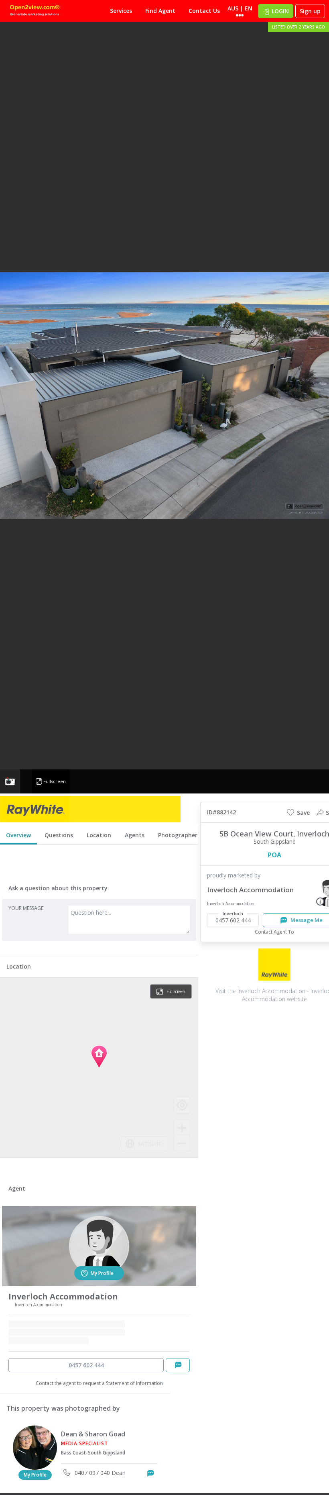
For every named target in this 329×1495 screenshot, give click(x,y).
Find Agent (160, 10)
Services (121, 10)
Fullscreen (54, 781)
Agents (134, 835)
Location (99, 835)
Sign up (310, 11)
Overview (18, 835)
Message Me (157, 1473)
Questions (59, 835)
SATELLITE (149, 1143)
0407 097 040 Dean (99, 1473)
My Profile (35, 1474)
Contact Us (204, 10)
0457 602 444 (86, 1365)
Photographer (177, 835)
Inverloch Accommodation (250, 889)
